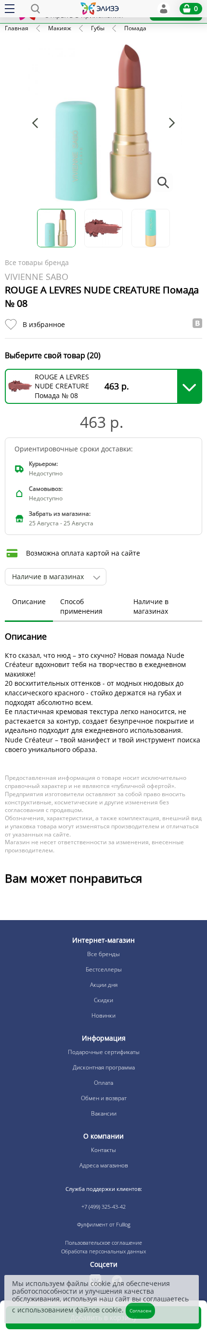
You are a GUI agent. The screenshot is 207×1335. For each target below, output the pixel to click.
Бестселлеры (104, 969)
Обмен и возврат (104, 1098)
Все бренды (103, 954)
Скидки (103, 1000)
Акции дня (103, 985)
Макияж (59, 28)
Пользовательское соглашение (103, 1242)
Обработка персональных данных (103, 1251)
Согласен (140, 1310)
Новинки (103, 1015)
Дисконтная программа (104, 1067)
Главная (16, 28)
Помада (135, 28)
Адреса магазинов (103, 1165)
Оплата (103, 1083)
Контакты (103, 1150)
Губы (97, 28)
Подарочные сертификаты (104, 1052)
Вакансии (103, 1113)
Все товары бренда (37, 262)
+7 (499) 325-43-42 (103, 1206)
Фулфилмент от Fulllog (103, 1224)
